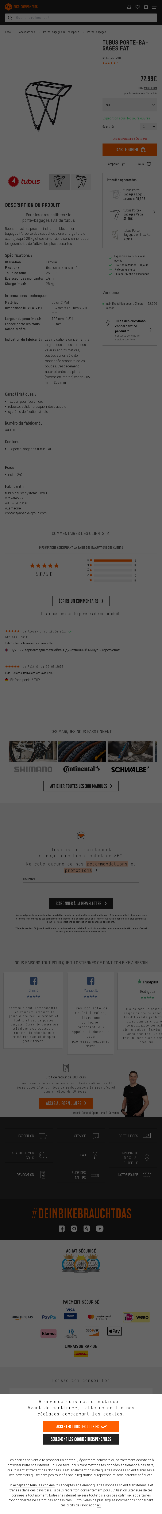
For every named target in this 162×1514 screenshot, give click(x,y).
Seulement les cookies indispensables (81, 1439)
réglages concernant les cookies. (81, 1413)
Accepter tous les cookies (77, 1426)
